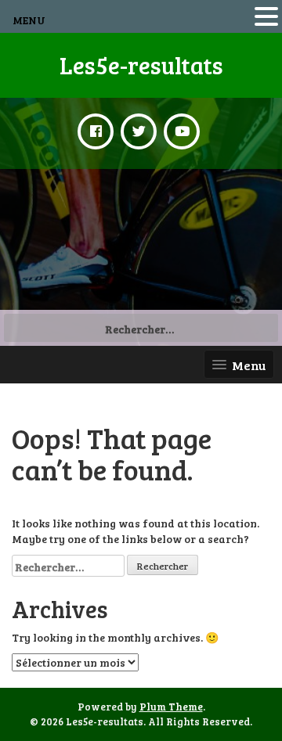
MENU (29, 20)
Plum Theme (171, 707)
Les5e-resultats (141, 65)
